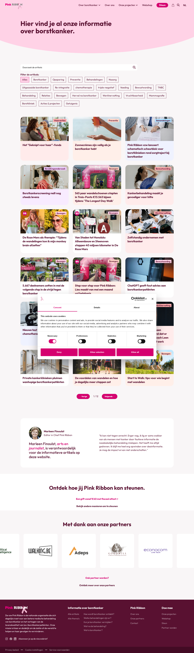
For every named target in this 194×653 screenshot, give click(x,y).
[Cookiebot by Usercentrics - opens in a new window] (135, 299)
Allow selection (97, 352)
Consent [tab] (57, 307)
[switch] (82, 341)
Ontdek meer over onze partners (97, 585)
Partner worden (169, 627)
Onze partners (137, 618)
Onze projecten (169, 614)
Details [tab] (97, 307)
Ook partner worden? (97, 577)
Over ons (109, 5)
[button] (89, 5)
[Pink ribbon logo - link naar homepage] (16, 610)
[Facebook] (11, 639)
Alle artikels (73, 614)
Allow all (135, 352)
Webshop (147, 5)
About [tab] (136, 307)
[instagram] (6, 639)
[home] (13, 5)
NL (184, 5)
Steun (162, 5)
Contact (134, 623)
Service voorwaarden (59, 650)
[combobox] (185, 5)
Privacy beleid (12, 650)
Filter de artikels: (29, 74)
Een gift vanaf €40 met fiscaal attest (96, 498)
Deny (59, 352)
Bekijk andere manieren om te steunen (97, 506)
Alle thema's (73, 618)
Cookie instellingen (34, 650)
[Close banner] (152, 299)
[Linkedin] (15, 639)
